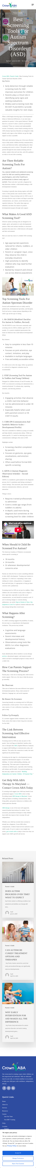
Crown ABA (5, 76)
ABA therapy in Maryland (19, 796)
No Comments (26, 61)
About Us (5, 1104)
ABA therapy (6, 808)
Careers (4, 1114)
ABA (15, 745)
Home (4, 1101)
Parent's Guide (17, 13)
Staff (9, 61)
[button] (33, 5)
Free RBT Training (9, 1119)
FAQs (3, 1123)
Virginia (6, 1129)
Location (4, 1126)
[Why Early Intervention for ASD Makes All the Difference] (18, 1012)
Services (4, 1108)
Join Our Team (8, 1116)
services (4, 656)
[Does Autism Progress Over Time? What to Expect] (18, 890)
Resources (5, 1111)
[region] (18, 1148)
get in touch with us (12, 831)
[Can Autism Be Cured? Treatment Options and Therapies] (18, 950)
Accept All (18, 1153)
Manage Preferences (18, 1158)
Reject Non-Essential (18, 1163)
